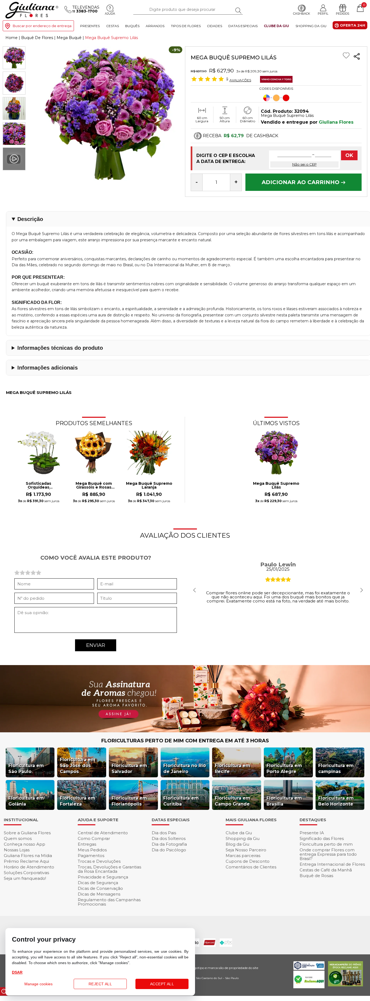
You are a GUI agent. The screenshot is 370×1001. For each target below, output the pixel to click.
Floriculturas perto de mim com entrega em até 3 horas (185, 741)
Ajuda (110, 14)
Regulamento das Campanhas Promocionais (109, 902)
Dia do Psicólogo (169, 849)
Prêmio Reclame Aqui (26, 861)
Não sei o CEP (304, 164)
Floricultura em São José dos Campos (77, 765)
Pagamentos (91, 855)
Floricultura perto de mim (326, 844)
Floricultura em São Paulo (26, 768)
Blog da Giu (237, 844)
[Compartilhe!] (357, 57)
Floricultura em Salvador (129, 768)
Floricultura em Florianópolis (129, 801)
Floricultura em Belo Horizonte (336, 801)
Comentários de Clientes (251, 867)
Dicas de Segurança (98, 882)
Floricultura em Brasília (284, 801)
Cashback (301, 14)
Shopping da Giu (311, 26)
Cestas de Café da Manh (326, 869)
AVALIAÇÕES (240, 80)
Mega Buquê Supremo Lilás (276, 486)
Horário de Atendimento (29, 867)
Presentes (90, 26)
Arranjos (155, 26)
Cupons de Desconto (248, 861)
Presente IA (312, 832)
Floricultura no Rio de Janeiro (184, 768)
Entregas (87, 844)
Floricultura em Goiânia (26, 801)
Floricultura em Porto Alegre (284, 768)
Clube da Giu (276, 26)
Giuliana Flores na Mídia (28, 855)
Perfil (323, 13)
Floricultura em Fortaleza (77, 801)
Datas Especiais (243, 26)
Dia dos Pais (164, 832)
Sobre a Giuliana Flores (27, 832)
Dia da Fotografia (169, 844)
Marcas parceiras (243, 855)
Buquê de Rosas (316, 875)
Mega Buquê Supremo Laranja (149, 486)
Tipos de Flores (186, 26)
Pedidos (342, 14)
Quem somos (18, 838)
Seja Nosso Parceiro (246, 849)
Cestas (112, 26)
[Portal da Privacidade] (308, 968)
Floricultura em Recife (232, 768)
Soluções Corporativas (26, 872)
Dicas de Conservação (100, 888)
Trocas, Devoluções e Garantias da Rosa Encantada (109, 869)
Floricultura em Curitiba (181, 801)
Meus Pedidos (92, 849)
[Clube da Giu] (185, 730)
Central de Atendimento (103, 832)
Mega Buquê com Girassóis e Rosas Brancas (94, 486)
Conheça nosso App (24, 844)
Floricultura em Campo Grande (232, 801)
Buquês (132, 26)
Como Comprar (94, 838)
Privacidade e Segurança (103, 877)
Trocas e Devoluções (99, 861)
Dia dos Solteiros (169, 838)
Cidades (214, 26)
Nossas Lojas (17, 849)
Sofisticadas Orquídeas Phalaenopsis (38, 486)
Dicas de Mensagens (99, 894)
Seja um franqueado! (25, 878)
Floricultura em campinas (336, 768)
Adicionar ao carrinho (301, 182)
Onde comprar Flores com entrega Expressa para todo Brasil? (328, 854)
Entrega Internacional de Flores (332, 864)
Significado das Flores (322, 838)
